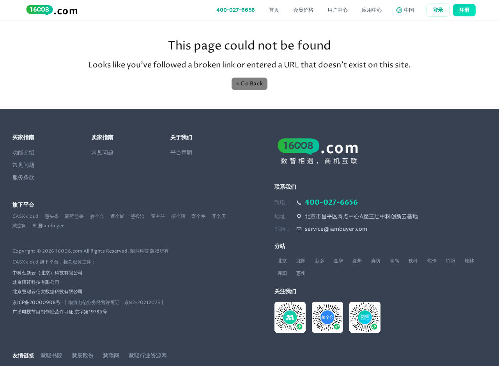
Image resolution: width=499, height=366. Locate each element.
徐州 (357, 261)
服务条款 (23, 177)
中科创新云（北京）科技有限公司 (47, 273)
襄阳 (282, 273)
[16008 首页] (51, 10)
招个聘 (178, 217)
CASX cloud (25, 217)
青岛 (394, 261)
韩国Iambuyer (48, 226)
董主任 (158, 217)
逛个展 (117, 217)
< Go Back (249, 83)
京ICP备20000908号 (36, 303)
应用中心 (372, 10)
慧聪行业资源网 (148, 355)
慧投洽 (138, 217)
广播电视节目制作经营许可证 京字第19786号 (59, 312)
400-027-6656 (235, 10)
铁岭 (413, 261)
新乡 (319, 261)
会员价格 (303, 10)
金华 (338, 261)
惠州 (301, 273)
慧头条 (52, 217)
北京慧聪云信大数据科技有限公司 (47, 292)
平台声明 (181, 152)
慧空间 (19, 226)
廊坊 (375, 261)
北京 (282, 261)
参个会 (97, 217)
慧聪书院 (51, 355)
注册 (464, 10)
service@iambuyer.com (336, 229)
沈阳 (301, 261)
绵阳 (450, 261)
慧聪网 (111, 355)
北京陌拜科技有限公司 (35, 282)
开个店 (219, 217)
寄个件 (198, 217)
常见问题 (23, 165)
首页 (274, 10)
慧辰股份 (83, 355)
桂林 (469, 261)
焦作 (432, 261)
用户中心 (337, 10)
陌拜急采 (74, 217)
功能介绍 (23, 152)
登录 (438, 10)
